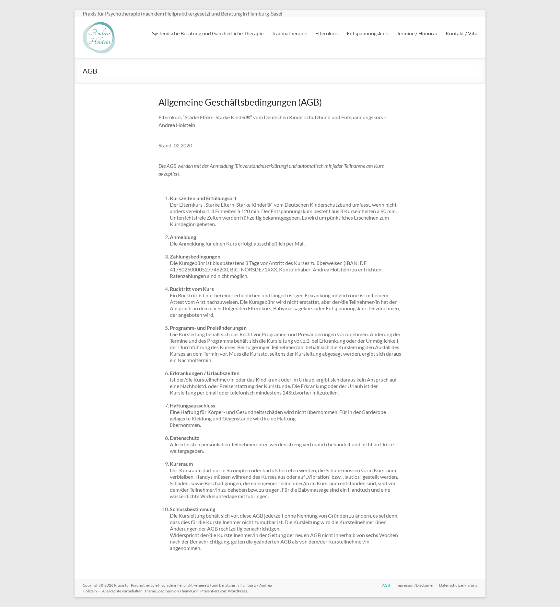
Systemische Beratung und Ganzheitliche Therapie (207, 33)
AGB (386, 585)
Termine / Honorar (417, 33)
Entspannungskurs (368, 33)
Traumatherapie (289, 33)
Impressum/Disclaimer (414, 585)
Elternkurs (327, 33)
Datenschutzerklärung (458, 585)
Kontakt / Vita (461, 33)
